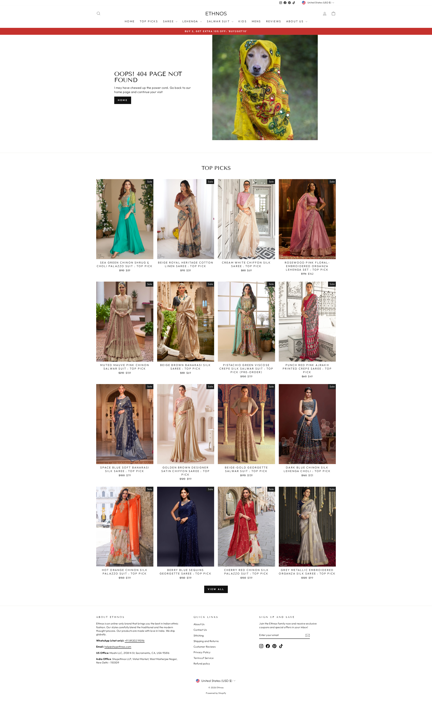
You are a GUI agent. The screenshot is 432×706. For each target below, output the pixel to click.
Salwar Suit (219, 21)
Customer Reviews (204, 646)
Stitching (199, 635)
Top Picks (149, 21)
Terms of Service (203, 658)
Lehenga (190, 21)
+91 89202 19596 (135, 640)
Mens (256, 21)
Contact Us (200, 629)
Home (130, 21)
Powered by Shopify (216, 693)
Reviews (273, 21)
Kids (242, 21)
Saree (169, 21)
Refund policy (202, 663)
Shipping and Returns (206, 641)
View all (216, 589)
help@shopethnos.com (117, 646)
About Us (295, 21)
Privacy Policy (202, 652)
